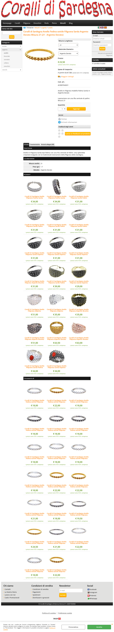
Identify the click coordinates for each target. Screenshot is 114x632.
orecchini (7, 66)
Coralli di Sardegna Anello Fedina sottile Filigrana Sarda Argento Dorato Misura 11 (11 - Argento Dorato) (56, 486)
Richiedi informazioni (69, 122)
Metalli (63, 23)
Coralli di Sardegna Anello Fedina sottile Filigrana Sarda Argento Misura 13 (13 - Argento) (56, 457)
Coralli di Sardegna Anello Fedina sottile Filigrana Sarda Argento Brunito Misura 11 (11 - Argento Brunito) (34, 429)
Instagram (93, 592)
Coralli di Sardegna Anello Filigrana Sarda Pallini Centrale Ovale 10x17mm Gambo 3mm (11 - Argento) (79, 197)
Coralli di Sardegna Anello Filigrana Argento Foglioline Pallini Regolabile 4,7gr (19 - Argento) (34, 310)
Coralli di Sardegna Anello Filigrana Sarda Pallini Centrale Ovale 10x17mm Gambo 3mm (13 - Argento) (34, 225)
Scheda (26, 144)
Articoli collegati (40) (47, 144)
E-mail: (95, 36)
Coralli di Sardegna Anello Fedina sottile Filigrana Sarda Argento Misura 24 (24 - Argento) (79, 542)
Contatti (8, 589)
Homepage (7, 23)
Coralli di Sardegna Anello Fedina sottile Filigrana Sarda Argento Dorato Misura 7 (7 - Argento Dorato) (56, 570)
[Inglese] (102, 28)
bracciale (7, 56)
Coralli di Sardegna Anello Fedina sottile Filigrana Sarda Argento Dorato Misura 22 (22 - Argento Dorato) (34, 542)
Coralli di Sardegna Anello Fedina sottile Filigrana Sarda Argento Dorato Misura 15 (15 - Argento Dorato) (79, 486)
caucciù (4, 70)
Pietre (54, 23)
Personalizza (73, 627)
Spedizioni (36, 595)
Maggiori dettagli (67, 76)
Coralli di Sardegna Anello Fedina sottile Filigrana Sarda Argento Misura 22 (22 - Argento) (34, 514)
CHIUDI (112, 624)
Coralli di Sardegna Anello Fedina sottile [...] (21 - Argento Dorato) (102, 73)
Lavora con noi (10, 595)
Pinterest (93, 595)
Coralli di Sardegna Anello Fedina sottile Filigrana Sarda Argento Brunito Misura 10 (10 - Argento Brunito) (79, 429)
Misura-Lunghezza (65, 41)
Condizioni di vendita (40, 589)
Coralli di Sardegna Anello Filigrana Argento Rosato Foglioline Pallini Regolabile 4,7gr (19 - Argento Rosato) (79, 338)
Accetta (99, 627)
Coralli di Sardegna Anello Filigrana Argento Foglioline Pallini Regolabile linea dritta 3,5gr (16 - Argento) (56, 310)
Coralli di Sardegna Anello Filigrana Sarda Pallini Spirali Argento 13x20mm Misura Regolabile (56, 282)
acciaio (4, 46)
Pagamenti (37, 592)
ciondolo (7, 60)
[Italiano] (99, 28)
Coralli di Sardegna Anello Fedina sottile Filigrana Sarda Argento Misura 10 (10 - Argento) (79, 457)
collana (6, 63)
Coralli (17, 23)
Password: (97, 42)
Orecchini (37, 23)
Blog (70, 23)
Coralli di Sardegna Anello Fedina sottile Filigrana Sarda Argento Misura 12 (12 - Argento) (34, 486)
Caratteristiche (35, 144)
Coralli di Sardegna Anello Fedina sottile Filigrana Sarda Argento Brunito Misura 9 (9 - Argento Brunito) (56, 429)
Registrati (109, 55)
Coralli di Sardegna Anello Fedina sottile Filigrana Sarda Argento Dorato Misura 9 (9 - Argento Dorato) (56, 401)
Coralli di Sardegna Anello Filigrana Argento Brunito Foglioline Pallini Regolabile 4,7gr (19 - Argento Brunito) (34, 338)
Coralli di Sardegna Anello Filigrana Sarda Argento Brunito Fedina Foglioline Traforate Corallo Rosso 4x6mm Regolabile (56, 366)
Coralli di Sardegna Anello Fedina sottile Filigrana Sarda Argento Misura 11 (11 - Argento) (34, 457)
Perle (47, 23)
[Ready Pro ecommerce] (57, 619)
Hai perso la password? (105, 53)
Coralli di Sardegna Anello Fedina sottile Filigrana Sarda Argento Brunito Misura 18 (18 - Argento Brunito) (79, 514)
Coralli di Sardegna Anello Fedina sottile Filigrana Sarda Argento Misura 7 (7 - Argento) (34, 570)
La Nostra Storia (11, 592)
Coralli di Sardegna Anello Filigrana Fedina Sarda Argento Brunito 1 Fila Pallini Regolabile (56, 197)
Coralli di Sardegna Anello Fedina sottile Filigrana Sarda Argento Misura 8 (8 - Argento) (34, 401)
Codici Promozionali (12, 598)
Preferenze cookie (65, 613)
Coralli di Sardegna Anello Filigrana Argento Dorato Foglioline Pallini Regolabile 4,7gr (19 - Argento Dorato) (56, 338)
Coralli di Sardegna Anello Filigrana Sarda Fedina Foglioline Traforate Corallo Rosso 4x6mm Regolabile (34, 366)
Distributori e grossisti (41, 598)
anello (6, 53)
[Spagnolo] (105, 28)
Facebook (93, 589)
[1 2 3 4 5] (62, 109)
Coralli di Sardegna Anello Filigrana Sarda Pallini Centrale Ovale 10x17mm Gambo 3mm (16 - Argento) (56, 225)
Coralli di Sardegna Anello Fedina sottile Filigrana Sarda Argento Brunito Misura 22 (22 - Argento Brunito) (56, 542)
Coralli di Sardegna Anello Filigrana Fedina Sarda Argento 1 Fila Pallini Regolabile (34, 197)
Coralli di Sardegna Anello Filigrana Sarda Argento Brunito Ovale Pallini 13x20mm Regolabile (79, 282)
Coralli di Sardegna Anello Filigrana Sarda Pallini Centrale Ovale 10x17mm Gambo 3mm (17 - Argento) (79, 225)
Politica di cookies (49, 613)
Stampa (64, 119)
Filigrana (26, 23)
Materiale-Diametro (65, 49)
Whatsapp (93, 598)
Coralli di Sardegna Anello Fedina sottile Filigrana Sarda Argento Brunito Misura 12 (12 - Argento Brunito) (56, 514)
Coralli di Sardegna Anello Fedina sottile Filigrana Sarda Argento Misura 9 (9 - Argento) (79, 401)
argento (4, 50)
